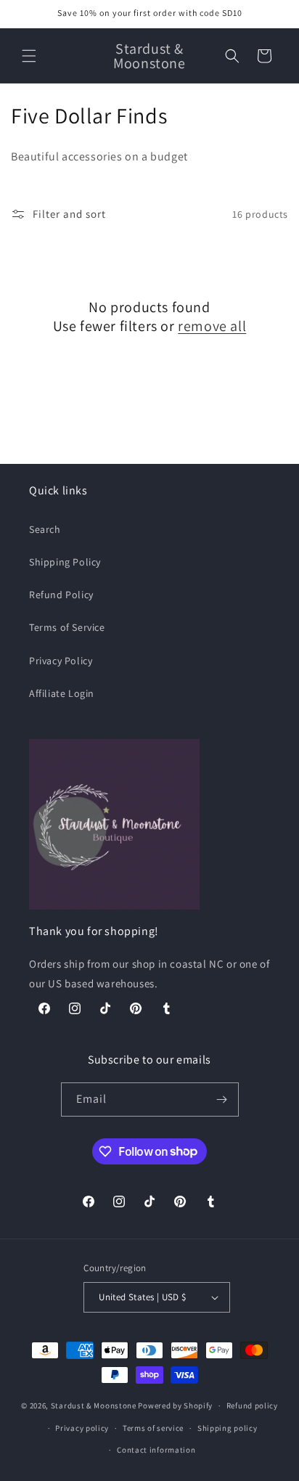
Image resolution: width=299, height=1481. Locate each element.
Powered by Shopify (175, 1405)
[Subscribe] (222, 1099)
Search (45, 529)
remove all (212, 326)
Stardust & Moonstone (93, 1405)
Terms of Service (67, 627)
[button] (29, 56)
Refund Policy (61, 594)
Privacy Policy (60, 660)
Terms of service (153, 1428)
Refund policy (252, 1405)
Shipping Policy (65, 561)
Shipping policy (227, 1428)
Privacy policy (82, 1428)
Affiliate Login (61, 693)
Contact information (156, 1450)
